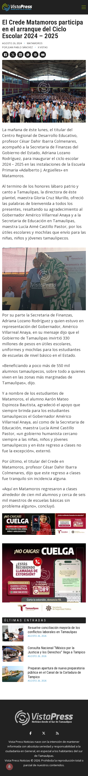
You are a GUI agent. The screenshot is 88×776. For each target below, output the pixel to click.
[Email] (43, 54)
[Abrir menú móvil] (84, 7)
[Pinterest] (35, 54)
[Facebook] (5, 54)
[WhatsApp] (28, 54)
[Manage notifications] (9, 766)
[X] (13, 54)
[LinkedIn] (20, 54)
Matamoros (34, 43)
